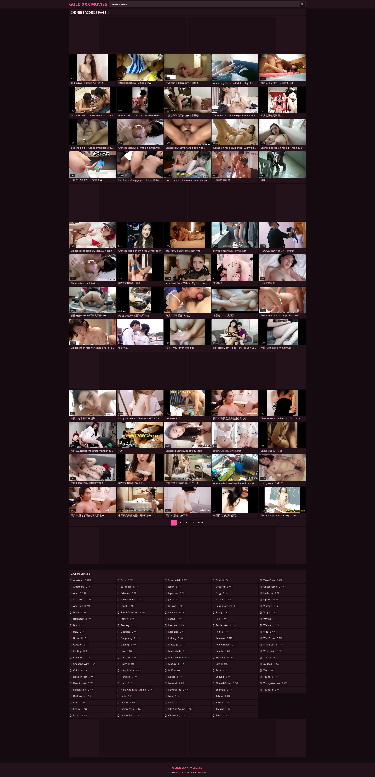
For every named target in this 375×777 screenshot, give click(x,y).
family (128, 618)
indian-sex (130, 715)
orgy (222, 593)
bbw (79, 631)
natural (176, 683)
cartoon (80, 644)
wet (269, 631)
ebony (80, 709)
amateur (82, 580)
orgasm (224, 586)
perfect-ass (226, 625)
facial (127, 606)
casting (80, 651)
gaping (128, 644)
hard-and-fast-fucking (136, 689)
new (174, 696)
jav (173, 599)
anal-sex (81, 606)
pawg (222, 612)
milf (174, 670)
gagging (128, 631)
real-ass (224, 638)
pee (221, 618)
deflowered (82, 696)
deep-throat (83, 676)
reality (223, 651)
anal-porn (82, 599)
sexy (222, 670)
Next (200, 522)
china (80, 670)
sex (222, 664)
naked (175, 676)
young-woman (275, 683)
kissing (175, 606)
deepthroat (83, 683)
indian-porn (131, 709)
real (222, 631)
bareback (82, 618)
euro (127, 580)
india (127, 696)
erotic (80, 715)
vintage (270, 606)
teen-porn (272, 580)
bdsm (80, 638)
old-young (177, 715)
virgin (270, 612)
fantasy (128, 625)
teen (222, 715)
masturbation (179, 657)
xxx (268, 670)
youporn (271, 689)
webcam (271, 625)
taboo (223, 696)
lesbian (176, 625)
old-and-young (180, 709)
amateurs (82, 586)
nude (174, 702)
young (270, 676)
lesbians (176, 631)
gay (126, 651)
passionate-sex (227, 606)
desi (79, 702)
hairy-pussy (131, 670)
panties (223, 599)
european (130, 586)
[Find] (302, 4)
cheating (81, 657)
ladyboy (176, 612)
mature (176, 664)
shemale (224, 689)
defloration (83, 689)
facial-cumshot (133, 612)
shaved (223, 676)
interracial (177, 580)
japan (175, 586)
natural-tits (178, 689)
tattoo (223, 702)
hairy (127, 664)
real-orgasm (226, 644)
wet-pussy (272, 638)
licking (175, 638)
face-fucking (131, 599)
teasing (223, 709)
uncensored (273, 586)
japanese (176, 593)
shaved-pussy (227, 683)
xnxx (269, 657)
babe (79, 612)
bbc (79, 625)
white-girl (272, 644)
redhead (224, 657)
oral (222, 580)
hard (127, 683)
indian (128, 702)
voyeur (270, 618)
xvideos (271, 664)
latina (175, 618)
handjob (129, 676)
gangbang (130, 638)
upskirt (270, 599)
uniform (271, 593)
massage (176, 644)
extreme (128, 593)
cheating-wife (84, 664)
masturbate (178, 651)
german (128, 657)
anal (79, 593)
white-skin (272, 651)
